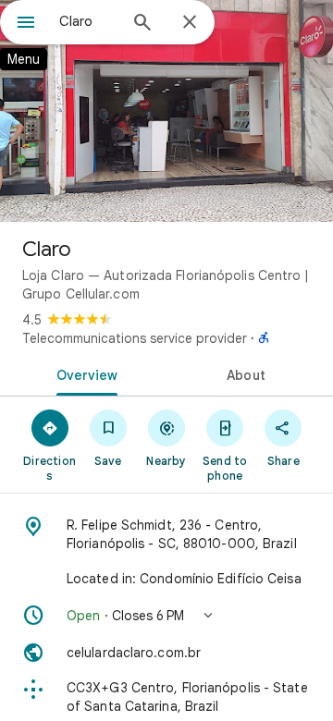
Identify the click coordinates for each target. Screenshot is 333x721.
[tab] (84, 373)
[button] (166, 615)
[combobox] (88, 21)
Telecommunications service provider (134, 338)
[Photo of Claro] (166, 111)
